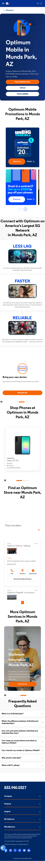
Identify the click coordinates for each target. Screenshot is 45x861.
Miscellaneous (9, 827)
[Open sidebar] (3, 3)
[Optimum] (8, 3)
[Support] (38, 3)
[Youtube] (24, 850)
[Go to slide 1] (16, 480)
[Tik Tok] (19, 850)
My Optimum (9, 819)
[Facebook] (6, 850)
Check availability (22, 94)
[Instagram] (10, 850)
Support (7, 812)
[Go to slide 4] (26, 480)
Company (8, 796)
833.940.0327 (15, 788)
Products (7, 804)
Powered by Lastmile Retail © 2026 (22, 858)
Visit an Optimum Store (22, 393)
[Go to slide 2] (21, 480)
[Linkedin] (29, 850)
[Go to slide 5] (28, 480)
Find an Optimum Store (22, 82)
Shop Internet (19, 684)
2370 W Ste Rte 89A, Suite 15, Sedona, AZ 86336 (21, 561)
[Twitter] (15, 850)
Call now (22, 88)
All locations (9, 10)
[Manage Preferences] (3, 848)
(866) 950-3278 (11, 564)
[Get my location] (39, 530)
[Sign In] (41, 3)
